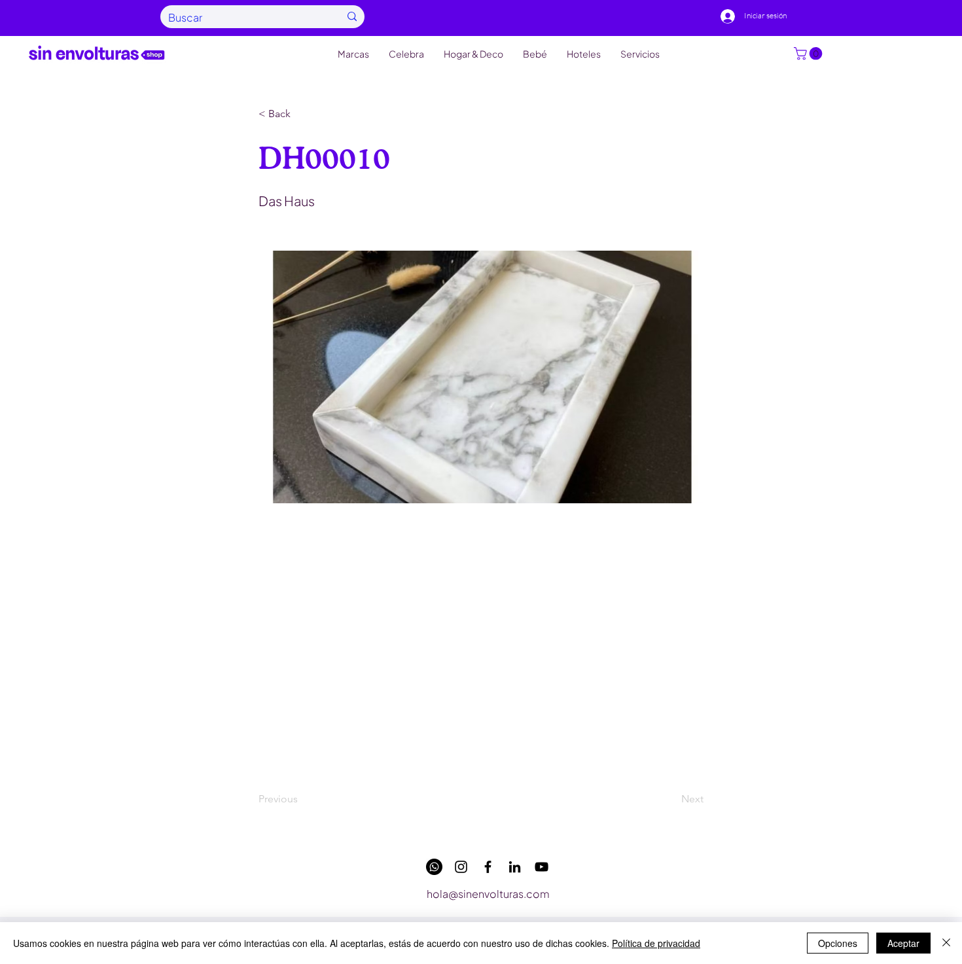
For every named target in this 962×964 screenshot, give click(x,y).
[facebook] (488, 867)
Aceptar (903, 943)
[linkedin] (515, 867)
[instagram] (461, 867)
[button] (809, 53)
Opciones (837, 943)
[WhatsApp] (434, 867)
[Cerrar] (946, 943)
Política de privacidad (656, 943)
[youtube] (541, 867)
